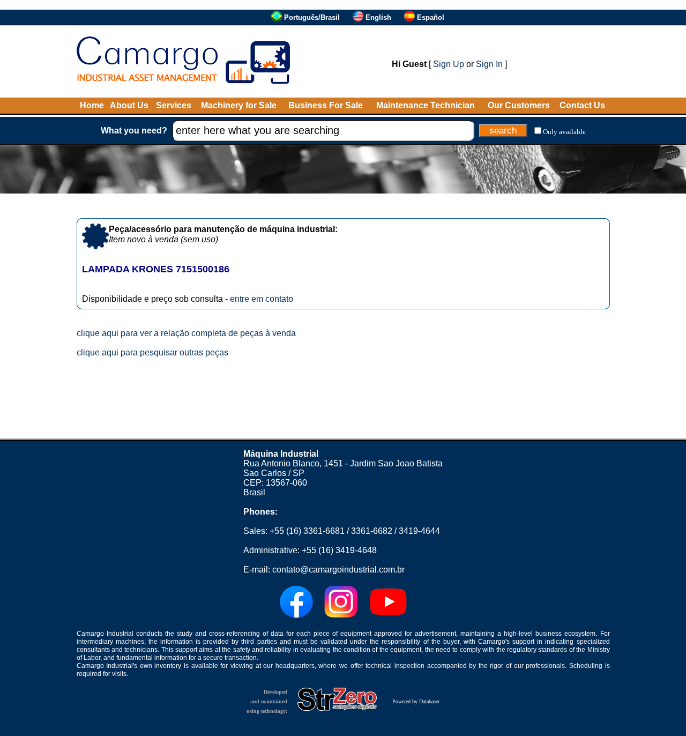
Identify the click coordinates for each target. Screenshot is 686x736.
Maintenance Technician (425, 105)
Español (430, 17)
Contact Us (582, 105)
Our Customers (519, 105)
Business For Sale (325, 105)
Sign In (489, 64)
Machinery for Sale (239, 105)
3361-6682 (371, 531)
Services (173, 105)
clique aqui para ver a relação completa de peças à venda (186, 333)
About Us (129, 105)
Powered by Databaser (415, 701)
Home (92, 105)
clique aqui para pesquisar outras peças (152, 352)
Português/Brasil (312, 17)
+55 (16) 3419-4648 (339, 550)
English (378, 17)
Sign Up (448, 64)
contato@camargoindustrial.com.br (338, 569)
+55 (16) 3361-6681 (307, 531)
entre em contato (261, 298)
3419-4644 (419, 531)
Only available (564, 132)
